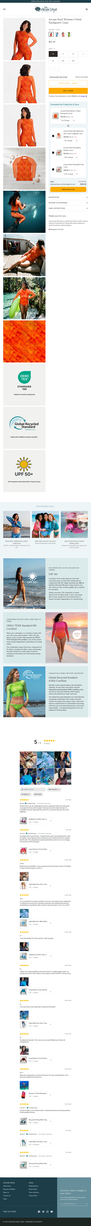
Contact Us (6, 1195)
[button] (28, 759)
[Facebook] (39, 1212)
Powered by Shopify (34, 1222)
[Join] (85, 1203)
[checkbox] (38, 794)
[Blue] (58, 35)
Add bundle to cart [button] (68, 189)
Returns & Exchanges (58, 203)
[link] (55, 116)
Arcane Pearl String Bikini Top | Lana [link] (73, 166)
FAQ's (5, 1199)
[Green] (69, 35)
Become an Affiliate (9, 1189)
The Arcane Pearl (12, 1222)
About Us (6, 1192)
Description (54, 197)
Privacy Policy (33, 1195)
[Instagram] (47, 1212)
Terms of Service (34, 1192)
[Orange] (52, 35)
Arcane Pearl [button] (9, 1183)
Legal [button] (31, 1183)
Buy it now (68, 91)
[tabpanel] (45, 978)
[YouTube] (52, 1212)
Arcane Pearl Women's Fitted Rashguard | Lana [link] (70, 112)
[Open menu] (6, 9)
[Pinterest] (43, 1212)
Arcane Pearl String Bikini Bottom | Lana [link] (72, 149)
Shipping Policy (33, 1186)
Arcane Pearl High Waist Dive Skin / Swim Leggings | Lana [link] (73, 132)
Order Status (7, 1186)
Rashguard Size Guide (58, 77)
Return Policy (33, 1189)
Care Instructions (57, 208)
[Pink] (64, 35)
